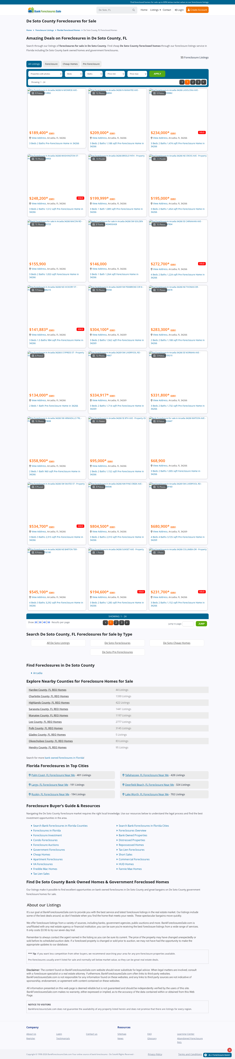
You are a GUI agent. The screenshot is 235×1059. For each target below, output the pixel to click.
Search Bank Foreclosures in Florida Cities (144, 825)
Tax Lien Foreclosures (132, 849)
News (120, 1038)
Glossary (152, 1038)
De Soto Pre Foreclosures (117, 652)
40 (44, 622)
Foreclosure (51, 63)
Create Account (198, 9)
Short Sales (125, 854)
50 (48, 622)
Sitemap (122, 1033)
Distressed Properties (132, 840)
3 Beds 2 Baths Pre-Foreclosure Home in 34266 (54, 143)
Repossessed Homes (131, 845)
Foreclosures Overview (132, 830)
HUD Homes (126, 864)
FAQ (149, 1033)
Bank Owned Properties (133, 835)
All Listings (34, 63)
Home (144, 9)
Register (30, 1038)
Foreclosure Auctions (46, 845)
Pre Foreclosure (91, 63)
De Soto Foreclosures (117, 643)
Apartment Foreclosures (48, 859)
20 (36, 622)
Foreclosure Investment (47, 835)
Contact (167, 9)
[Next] (203, 82)
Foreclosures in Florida (47, 830)
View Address (39, 137)
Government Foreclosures (49, 849)
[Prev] (181, 82)
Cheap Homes (70, 63)
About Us (31, 1033)
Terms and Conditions (190, 1054)
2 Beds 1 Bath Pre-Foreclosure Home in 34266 (53, 405)
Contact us (91, 1033)
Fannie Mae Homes (130, 869)
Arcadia (37, 673)
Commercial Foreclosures (134, 859)
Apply (157, 73)
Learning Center (185, 1033)
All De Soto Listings (58, 643)
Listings (154, 9)
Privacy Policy (155, 1054)
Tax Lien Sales (41, 873)
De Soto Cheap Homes (176, 643)
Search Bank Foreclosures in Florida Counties (60, 825)
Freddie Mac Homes (45, 869)
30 (40, 622)
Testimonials (63, 1038)
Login (180, 9)
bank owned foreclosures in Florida (64, 757)
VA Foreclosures (43, 864)
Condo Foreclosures (45, 840)
